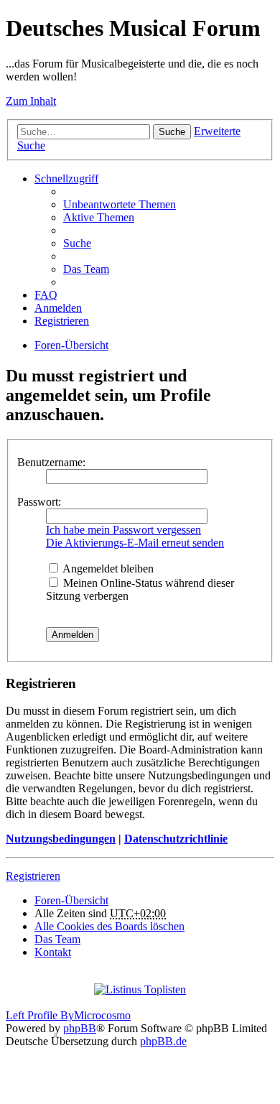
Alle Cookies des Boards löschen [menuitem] (109, 926)
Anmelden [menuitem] (58, 308)
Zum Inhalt (31, 101)
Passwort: (39, 502)
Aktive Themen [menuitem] (98, 217)
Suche (172, 131)
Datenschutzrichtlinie (176, 838)
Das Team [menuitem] (86, 269)
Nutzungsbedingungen (61, 838)
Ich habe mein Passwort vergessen (123, 530)
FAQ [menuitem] (45, 295)
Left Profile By (40, 1015)
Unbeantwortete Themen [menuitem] (119, 204)
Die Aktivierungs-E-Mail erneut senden (135, 543)
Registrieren (33, 876)
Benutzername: (51, 462)
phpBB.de (163, 1041)
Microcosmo (102, 1015)
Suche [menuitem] (77, 243)
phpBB (79, 1028)
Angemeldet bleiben (107, 568)
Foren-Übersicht (71, 345)
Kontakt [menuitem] (52, 952)
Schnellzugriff (66, 178)
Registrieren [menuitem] (61, 321)
